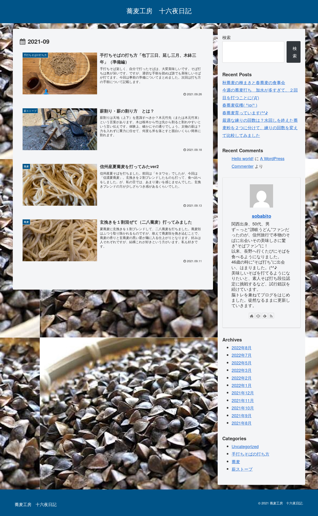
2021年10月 (243, 408)
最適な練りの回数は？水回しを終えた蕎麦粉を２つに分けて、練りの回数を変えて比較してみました (260, 127)
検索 (226, 37)
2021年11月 (243, 400)
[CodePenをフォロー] (258, 315)
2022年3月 (242, 370)
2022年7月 (242, 355)
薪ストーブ (242, 469)
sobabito (261, 216)
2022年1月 (242, 385)
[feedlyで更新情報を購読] (264, 315)
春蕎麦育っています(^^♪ (245, 112)
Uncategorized (245, 446)
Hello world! (243, 158)
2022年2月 (242, 378)
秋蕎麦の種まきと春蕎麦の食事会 (253, 82)
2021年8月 (242, 423)
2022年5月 (242, 363)
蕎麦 (236, 461)
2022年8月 (242, 347)
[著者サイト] (251, 315)
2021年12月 (243, 393)
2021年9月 (242, 415)
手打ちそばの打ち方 (250, 454)
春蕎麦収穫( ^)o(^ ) (239, 105)
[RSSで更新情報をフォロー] (271, 315)
